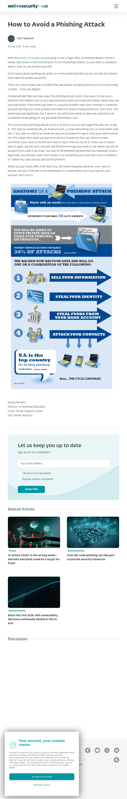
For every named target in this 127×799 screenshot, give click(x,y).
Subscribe (31, 489)
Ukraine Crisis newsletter (36, 473)
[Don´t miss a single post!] (116, 760)
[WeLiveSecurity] (28, 6)
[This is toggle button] (116, 6)
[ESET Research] (12, 38)
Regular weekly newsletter (37, 479)
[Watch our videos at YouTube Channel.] (97, 750)
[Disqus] (63, 687)
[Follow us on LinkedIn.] (116, 750)
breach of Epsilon (29, 58)
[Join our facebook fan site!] (87, 750)
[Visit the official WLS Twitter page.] (107, 750)
